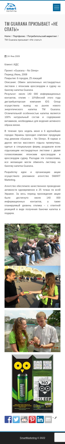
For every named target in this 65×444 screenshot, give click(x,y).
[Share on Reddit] (24, 419)
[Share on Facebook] (8, 419)
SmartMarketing (28, 438)
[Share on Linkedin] (40, 419)
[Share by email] (48, 419)
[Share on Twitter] (16, 419)
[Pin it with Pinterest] (32, 419)
